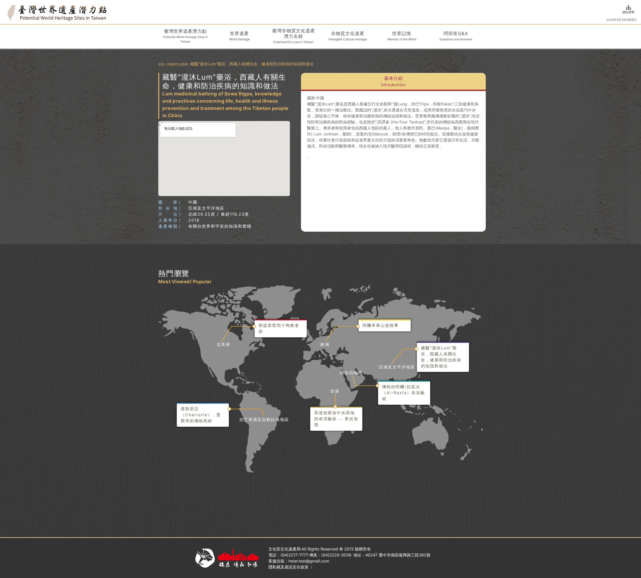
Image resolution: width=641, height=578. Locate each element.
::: (5, 12)
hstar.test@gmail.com (308, 560)
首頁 (161, 64)
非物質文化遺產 (177, 64)
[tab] (393, 82)
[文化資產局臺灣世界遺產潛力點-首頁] (56, 12)
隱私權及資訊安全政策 (288, 566)
